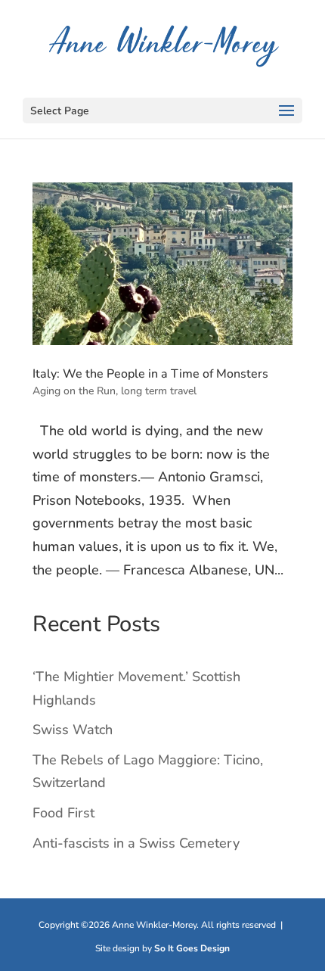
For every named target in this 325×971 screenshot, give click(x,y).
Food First (63, 813)
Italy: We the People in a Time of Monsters (150, 374)
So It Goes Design (192, 948)
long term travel (159, 391)
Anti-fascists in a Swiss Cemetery (136, 843)
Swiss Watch (72, 729)
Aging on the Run (74, 391)
